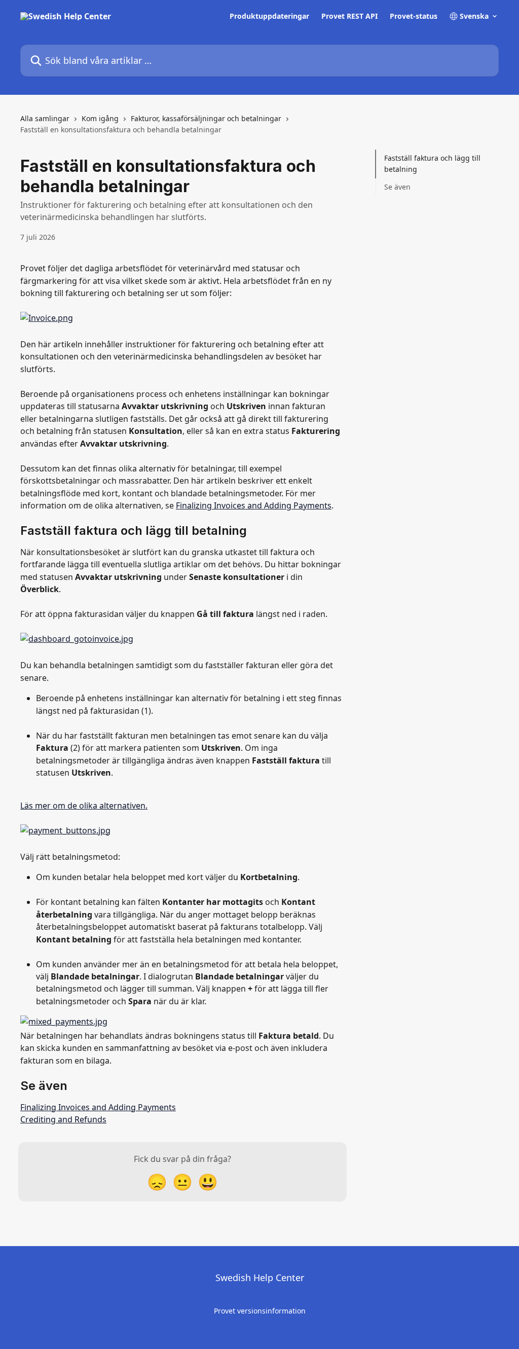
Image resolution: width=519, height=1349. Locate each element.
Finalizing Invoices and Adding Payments (253, 505)
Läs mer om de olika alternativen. (83, 805)
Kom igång (100, 118)
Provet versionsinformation (260, 1311)
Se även (397, 187)
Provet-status (413, 16)
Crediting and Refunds (63, 1119)
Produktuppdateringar (269, 16)
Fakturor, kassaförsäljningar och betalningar (206, 118)
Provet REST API (349, 16)
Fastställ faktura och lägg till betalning (432, 163)
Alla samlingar (44, 118)
